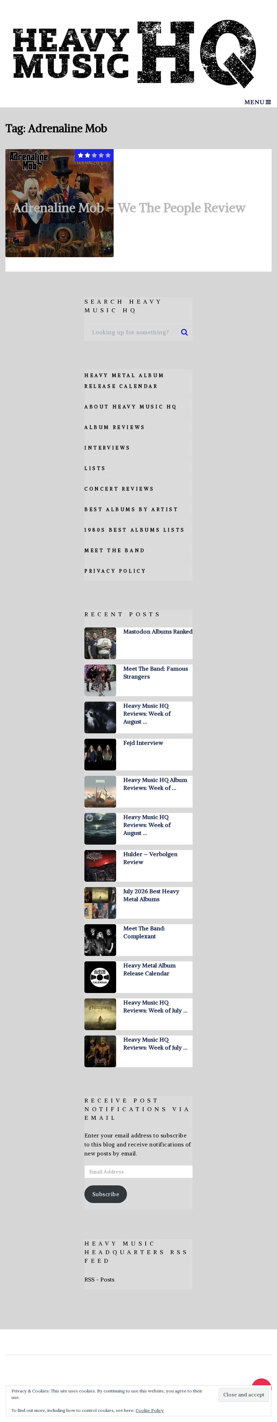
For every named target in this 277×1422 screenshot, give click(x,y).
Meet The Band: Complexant (144, 932)
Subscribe (105, 1194)
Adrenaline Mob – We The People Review (129, 207)
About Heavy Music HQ (130, 407)
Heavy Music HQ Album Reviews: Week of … (155, 783)
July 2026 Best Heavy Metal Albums (151, 895)
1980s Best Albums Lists (134, 530)
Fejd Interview (143, 742)
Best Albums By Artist (131, 509)
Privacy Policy (115, 571)
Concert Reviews (119, 489)
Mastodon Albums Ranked (158, 631)
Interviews (107, 448)
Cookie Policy (150, 1410)
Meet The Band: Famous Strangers (155, 672)
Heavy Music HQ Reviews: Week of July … (155, 1006)
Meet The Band (115, 550)
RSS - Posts (99, 1279)
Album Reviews (115, 427)
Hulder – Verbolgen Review (150, 858)
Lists (95, 468)
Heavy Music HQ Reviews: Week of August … (147, 713)
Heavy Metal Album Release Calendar (149, 969)
